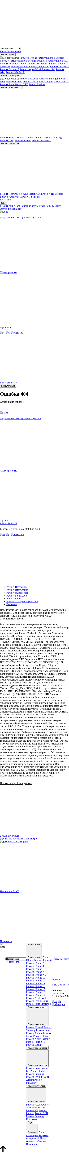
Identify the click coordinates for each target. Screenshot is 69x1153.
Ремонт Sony (7, 137)
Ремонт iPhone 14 (20, 66)
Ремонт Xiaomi (14, 81)
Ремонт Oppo (46, 81)
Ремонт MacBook (15, 72)
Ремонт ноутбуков (10, 143)
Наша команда (53, 205)
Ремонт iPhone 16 (59, 66)
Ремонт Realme (37, 84)
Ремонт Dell (35, 193)
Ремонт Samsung (47, 78)
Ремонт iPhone (29, 57)
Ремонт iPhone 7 (35, 963)
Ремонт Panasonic (41, 140)
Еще (3, 203)
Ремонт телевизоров (11, 87)
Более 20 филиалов (10, 51)
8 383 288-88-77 (8, 382)
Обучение (5, 208)
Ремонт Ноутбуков (16, 587)
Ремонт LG (21, 137)
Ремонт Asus (21, 193)
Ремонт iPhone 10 (37, 60)
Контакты (5, 199)
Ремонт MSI (15, 196)
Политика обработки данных (16, 783)
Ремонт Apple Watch (31, 69)
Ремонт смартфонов (11, 75)
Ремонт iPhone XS (10, 63)
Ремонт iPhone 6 (46, 57)
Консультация (8, 386)
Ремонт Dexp (7, 140)
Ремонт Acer (7, 193)
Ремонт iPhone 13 (35, 983)
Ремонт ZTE (21, 84)
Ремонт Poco (7, 84)
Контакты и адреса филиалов (22, 601)
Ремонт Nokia (61, 81)
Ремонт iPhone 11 (29, 63)
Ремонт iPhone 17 (9, 69)
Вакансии (16, 208)
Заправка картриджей (33, 205)
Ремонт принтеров (10, 205)
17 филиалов (12, 961)
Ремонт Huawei (29, 78)
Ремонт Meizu (30, 81)
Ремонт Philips (35, 137)
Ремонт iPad (48, 69)
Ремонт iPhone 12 (49, 63)
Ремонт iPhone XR (57, 60)
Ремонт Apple (7, 54)
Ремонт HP (48, 193)
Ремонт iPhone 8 (18, 60)
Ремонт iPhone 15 (39, 66)
